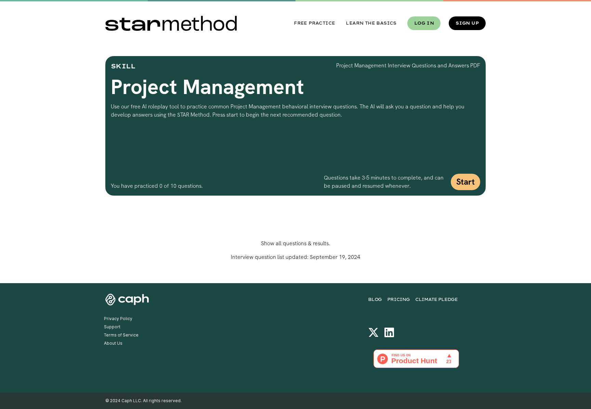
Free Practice (314, 23)
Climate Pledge (436, 299)
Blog (375, 299)
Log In (424, 23)
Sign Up (467, 23)
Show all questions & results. (295, 243)
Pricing (398, 299)
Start (465, 181)
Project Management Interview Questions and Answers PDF (408, 65)
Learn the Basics (371, 23)
